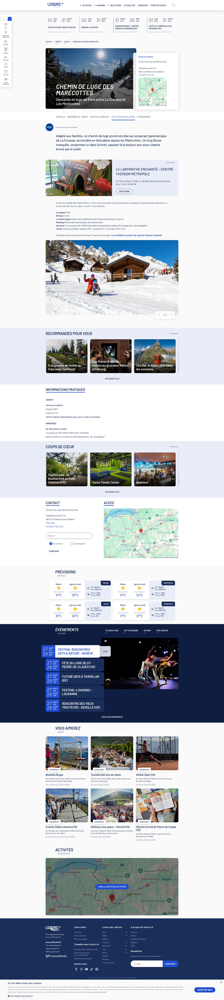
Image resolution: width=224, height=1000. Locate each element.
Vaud (104, 932)
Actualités (129, 5)
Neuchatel (106, 946)
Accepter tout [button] (204, 990)
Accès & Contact (99, 116)
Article (60, 116)
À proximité (143, 116)
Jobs (133, 946)
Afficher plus (112, 378)
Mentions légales (80, 939)
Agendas (100, 5)
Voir (105, 651)
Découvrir (124, 191)
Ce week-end (112, 630)
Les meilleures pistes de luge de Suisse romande (136, 235)
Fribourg (105, 942)
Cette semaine (131, 630)
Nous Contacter (80, 935)
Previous (159, 315)
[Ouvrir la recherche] (173, 5)
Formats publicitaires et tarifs (86, 949)
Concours (143, 5)
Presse (133, 935)
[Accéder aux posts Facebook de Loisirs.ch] (76, 969)
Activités (87, 5)
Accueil (49, 42)
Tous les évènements (112, 717)
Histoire (134, 932)
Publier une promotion (83, 958)
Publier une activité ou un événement (81, 954)
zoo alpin (78, 206)
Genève (105, 939)
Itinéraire (54, 551)
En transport (79, 543)
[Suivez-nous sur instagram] (81, 969)
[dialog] (112, 990)
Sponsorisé (170, 163)
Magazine (134, 942)
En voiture (58, 543)
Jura (104, 949)
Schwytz (105, 959)
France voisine (108, 963)
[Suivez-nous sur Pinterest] (96, 969)
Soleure (105, 956)
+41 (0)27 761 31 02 (146, 75)
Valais (66, 42)
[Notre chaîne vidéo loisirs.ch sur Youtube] (86, 969)
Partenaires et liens (138, 939)
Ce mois (147, 630)
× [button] (221, 982)
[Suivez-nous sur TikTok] (91, 969)
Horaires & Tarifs (77, 116)
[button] (99, 996)
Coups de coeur (158, 5)
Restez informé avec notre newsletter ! (146, 956)
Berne (104, 952)
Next (171, 315)
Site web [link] (50, 522)
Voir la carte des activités (112, 886)
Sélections (115, 5)
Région (58, 42)
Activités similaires (123, 116)
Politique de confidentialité (97, 992)
